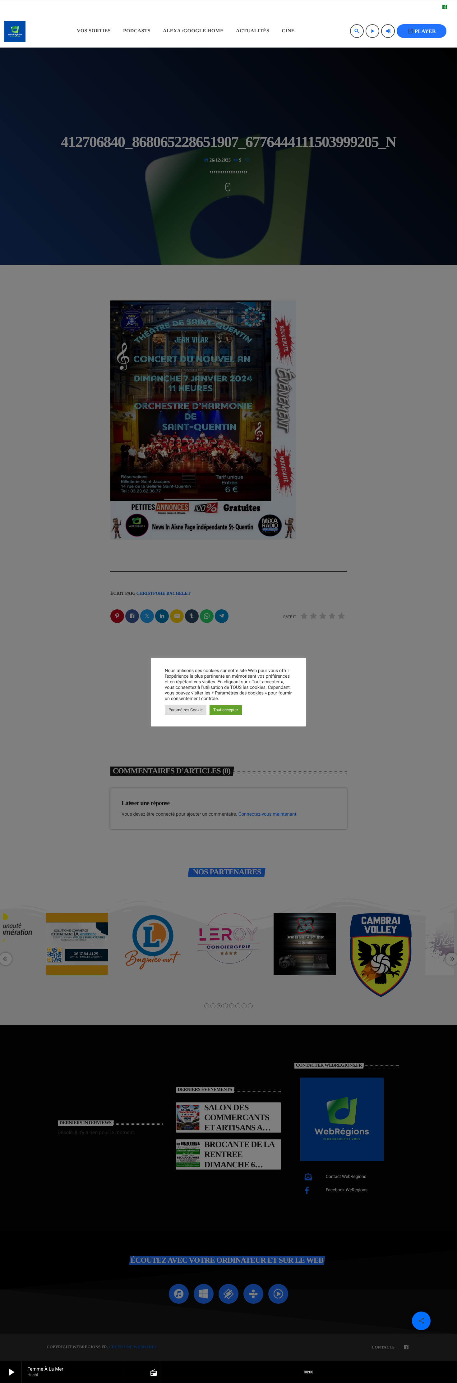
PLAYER (421, 31)
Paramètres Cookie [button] (185, 710)
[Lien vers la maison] (14, 31)
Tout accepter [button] (225, 710)
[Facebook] (444, 7)
